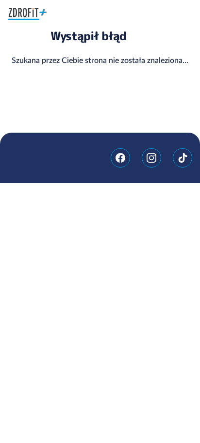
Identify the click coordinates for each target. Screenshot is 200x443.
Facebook (120, 158)
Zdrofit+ (27, 14)
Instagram (151, 158)
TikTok (182, 158)
